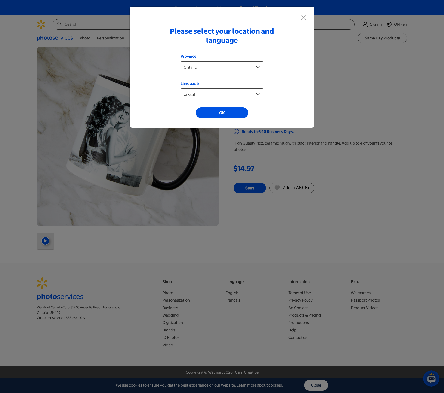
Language (190, 83)
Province (189, 56)
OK (222, 112)
